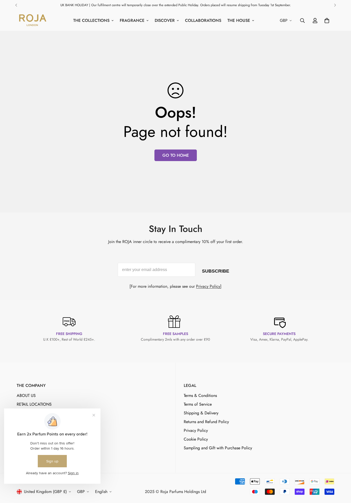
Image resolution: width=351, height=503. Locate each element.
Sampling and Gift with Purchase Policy (218, 448)
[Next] (335, 5)
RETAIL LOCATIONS (34, 404)
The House (238, 20)
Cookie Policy (196, 439)
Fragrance (132, 20)
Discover (165, 20)
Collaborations (203, 20)
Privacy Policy (208, 286)
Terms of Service (198, 404)
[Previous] (16, 5)
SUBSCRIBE (215, 270)
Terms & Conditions (200, 395)
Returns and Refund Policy (206, 422)
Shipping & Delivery (201, 413)
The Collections (91, 20)
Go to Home (175, 155)
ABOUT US (26, 395)
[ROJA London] (32, 20)
